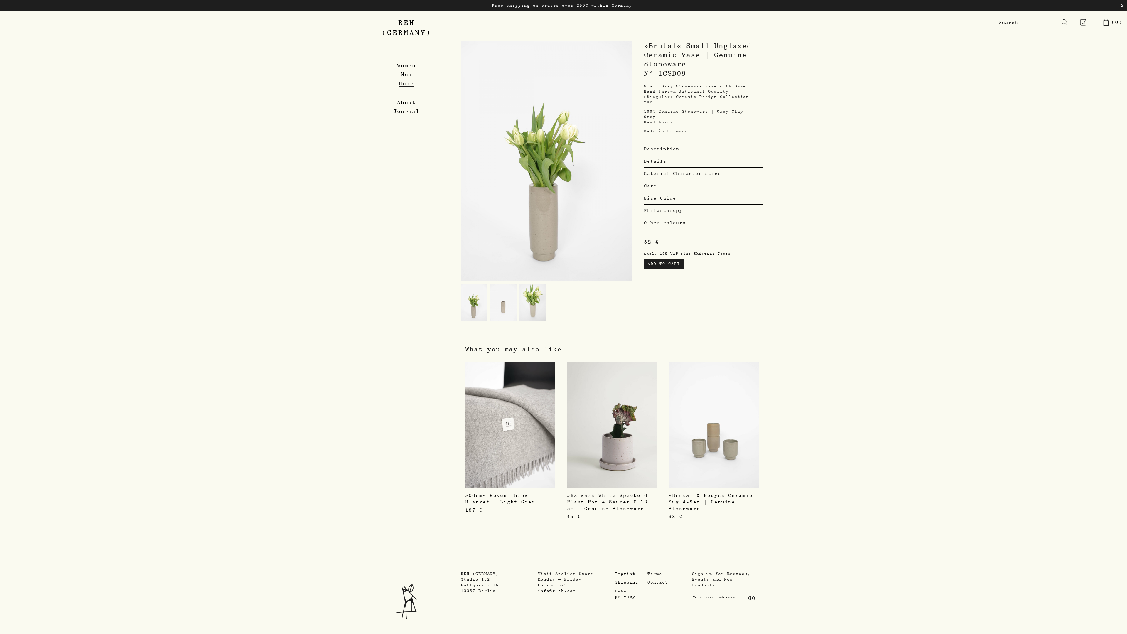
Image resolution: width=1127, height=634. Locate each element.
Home (406, 83)
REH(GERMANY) (407, 27)
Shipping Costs (712, 253)
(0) (1115, 22)
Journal (406, 111)
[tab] (703, 149)
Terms (654, 573)
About (406, 102)
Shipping (626, 582)
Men (406, 74)
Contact (657, 582)
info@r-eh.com (557, 590)
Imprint (625, 573)
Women (406, 65)
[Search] (1060, 22)
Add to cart (664, 264)
